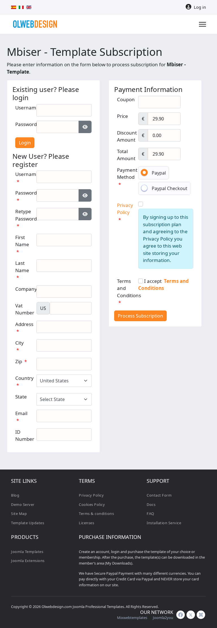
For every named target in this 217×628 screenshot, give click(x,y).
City (19, 346)
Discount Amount (127, 136)
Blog (15, 495)
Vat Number (24, 309)
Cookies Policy (92, 504)
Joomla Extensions (28, 560)
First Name (22, 244)
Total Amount (126, 155)
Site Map (19, 513)
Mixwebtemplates (132, 617)
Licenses (86, 522)
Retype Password (26, 218)
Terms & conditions (96, 513)
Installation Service (164, 522)
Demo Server (22, 504)
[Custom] (201, 615)
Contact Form (159, 495)
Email (21, 417)
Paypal (159, 173)
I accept (163, 285)
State (21, 396)
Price (122, 116)
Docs (151, 504)
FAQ (150, 513)
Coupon (126, 99)
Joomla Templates (27, 551)
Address (24, 328)
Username (29, 107)
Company (26, 289)
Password (28, 124)
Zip (21, 361)
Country (24, 382)
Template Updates (27, 522)
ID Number (24, 435)
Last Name (22, 270)
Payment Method (127, 177)
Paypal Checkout (169, 188)
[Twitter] (191, 615)
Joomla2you (163, 617)
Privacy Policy (91, 495)
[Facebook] (180, 615)
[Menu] (202, 24)
